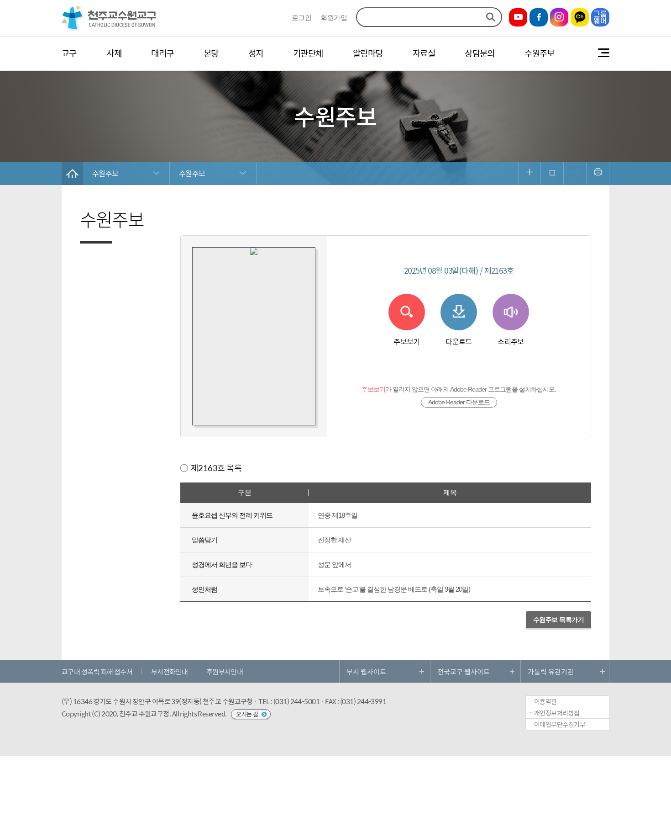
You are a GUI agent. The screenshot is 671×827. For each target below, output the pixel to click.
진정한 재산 (334, 540)
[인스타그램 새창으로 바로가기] (559, 17)
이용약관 (545, 701)
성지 (255, 53)
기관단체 (308, 53)
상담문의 (480, 53)
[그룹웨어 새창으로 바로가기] (600, 17)
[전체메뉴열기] (603, 53)
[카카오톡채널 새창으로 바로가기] (580, 17)
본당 (211, 53)
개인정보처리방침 (557, 713)
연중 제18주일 (337, 515)
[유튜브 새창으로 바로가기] (518, 17)
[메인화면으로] (109, 30)
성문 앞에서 (334, 564)
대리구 (162, 53)
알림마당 (368, 53)
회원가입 (333, 18)
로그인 (301, 18)
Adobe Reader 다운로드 (459, 402)
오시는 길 (247, 714)
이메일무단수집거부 (559, 724)
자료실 (424, 53)
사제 (113, 53)
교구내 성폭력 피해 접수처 (97, 671)
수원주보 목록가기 (558, 619)
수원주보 (539, 53)
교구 (69, 53)
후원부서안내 (224, 671)
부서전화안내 (169, 671)
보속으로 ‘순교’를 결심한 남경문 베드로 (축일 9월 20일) (394, 589)
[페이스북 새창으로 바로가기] (538, 17)
